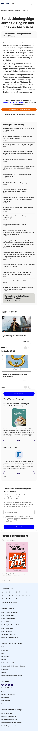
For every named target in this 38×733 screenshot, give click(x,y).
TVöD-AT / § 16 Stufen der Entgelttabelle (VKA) (18, 145)
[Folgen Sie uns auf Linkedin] (2, 685)
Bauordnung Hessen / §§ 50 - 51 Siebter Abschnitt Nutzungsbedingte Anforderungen (17, 273)
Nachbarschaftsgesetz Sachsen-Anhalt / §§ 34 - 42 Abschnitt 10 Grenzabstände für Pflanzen (19, 167)
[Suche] (30, 3)
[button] (19, 109)
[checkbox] (5, 517)
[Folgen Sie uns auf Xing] (6, 685)
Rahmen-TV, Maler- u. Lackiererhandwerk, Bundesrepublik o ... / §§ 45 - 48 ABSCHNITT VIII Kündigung (18, 199)
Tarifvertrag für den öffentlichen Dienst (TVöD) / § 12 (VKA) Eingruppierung (18, 137)
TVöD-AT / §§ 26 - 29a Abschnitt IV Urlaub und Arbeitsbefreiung (18, 129)
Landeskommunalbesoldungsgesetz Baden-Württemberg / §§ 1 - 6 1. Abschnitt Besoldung (18, 152)
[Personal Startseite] (5, 3)
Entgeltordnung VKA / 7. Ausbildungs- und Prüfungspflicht (17, 175)
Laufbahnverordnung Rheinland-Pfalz (15, 281)
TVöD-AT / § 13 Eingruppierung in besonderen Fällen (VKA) (18, 208)
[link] (4, 10)
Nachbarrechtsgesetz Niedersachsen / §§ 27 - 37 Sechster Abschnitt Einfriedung (18, 190)
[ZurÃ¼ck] (25, 347)
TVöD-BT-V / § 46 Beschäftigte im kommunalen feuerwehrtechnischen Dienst (18, 288)
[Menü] (13, 3)
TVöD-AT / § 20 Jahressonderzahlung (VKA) (17, 160)
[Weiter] (29, 347)
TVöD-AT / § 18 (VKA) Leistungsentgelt (15, 183)
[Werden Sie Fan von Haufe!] (12, 685)
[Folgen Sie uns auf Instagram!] (9, 685)
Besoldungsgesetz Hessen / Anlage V (15, 224)
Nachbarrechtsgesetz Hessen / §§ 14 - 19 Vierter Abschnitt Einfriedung (19, 265)
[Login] (35, 3)
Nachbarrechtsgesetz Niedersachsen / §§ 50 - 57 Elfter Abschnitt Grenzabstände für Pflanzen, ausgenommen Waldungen (18, 232)
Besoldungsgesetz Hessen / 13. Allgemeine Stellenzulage (17, 217)
